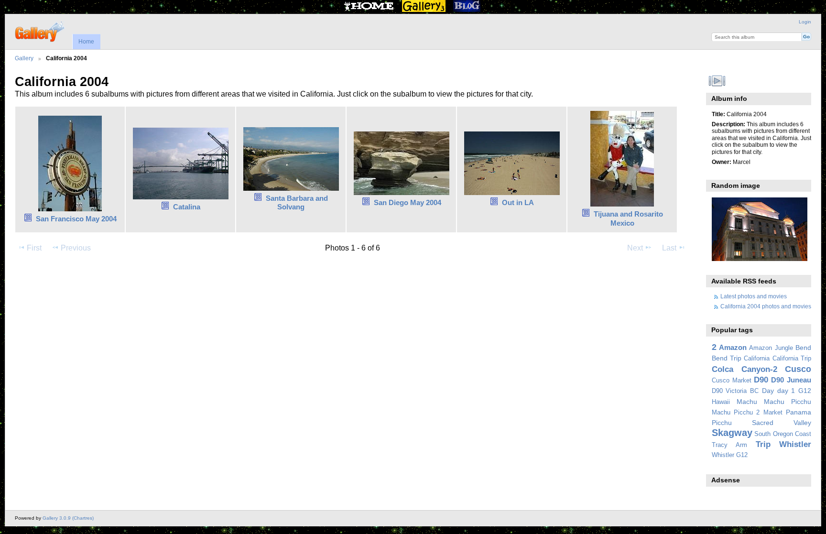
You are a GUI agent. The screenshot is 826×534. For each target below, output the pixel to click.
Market (773, 412)
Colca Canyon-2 (744, 369)
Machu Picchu (787, 401)
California (757, 358)
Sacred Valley (781, 422)
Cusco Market (731, 380)
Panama (798, 412)
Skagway (732, 432)
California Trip (791, 358)
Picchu (722, 422)
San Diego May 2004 (407, 202)
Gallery (24, 58)
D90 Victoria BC (735, 391)
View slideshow (716, 80)
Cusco (798, 369)
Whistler (795, 444)
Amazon (733, 347)
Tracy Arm (729, 445)
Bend (803, 347)
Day (768, 390)
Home (86, 41)
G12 (804, 390)
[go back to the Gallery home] (40, 30)
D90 (761, 379)
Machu (747, 401)
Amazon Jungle (771, 348)
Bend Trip (726, 358)
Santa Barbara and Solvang (297, 202)
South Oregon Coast (782, 434)
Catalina (186, 207)
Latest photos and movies (753, 296)
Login (805, 21)
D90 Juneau (791, 380)
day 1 (786, 390)
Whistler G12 (730, 455)
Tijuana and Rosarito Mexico (628, 218)
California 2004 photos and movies (765, 306)
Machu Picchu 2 (736, 412)
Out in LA (518, 202)
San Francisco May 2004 (76, 219)
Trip (763, 444)
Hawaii (721, 402)
